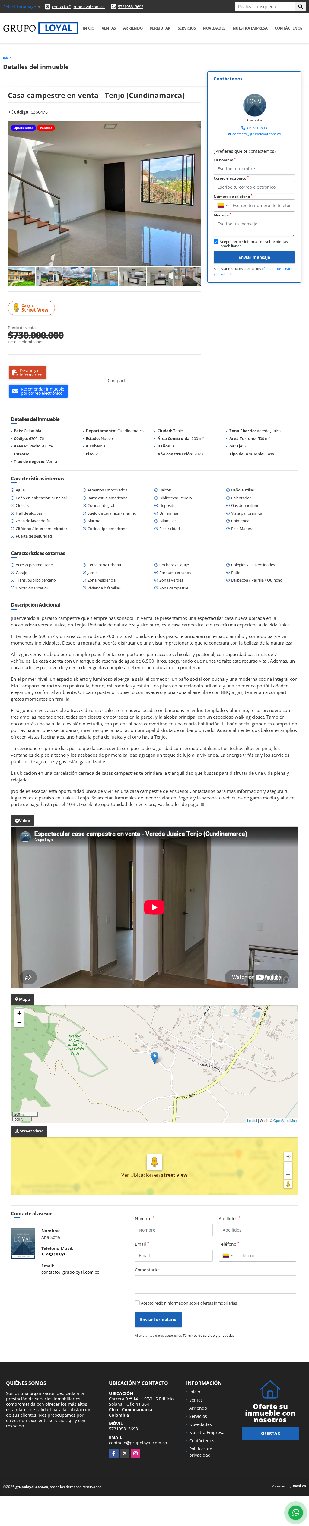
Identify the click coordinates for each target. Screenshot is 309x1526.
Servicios (187, 28)
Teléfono (229, 1244)
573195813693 (130, 6)
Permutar (160, 28)
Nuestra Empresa (250, 28)
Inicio (88, 28)
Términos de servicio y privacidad (209, 1335)
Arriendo (133, 28)
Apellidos (230, 1218)
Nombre (144, 1218)
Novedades (214, 28)
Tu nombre (225, 159)
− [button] (19, 1022)
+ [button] (19, 1013)
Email (142, 1244)
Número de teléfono (233, 196)
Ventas (109, 28)
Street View (35, 308)
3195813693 (256, 127)
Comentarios (148, 1270)
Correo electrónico (231, 178)
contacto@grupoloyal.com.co (78, 6)
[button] (196, 126)
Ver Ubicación (137, 1175)
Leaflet (252, 1120)
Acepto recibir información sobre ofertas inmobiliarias (189, 1303)
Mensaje (222, 215)
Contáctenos (288, 28)
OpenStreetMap (285, 1120)
